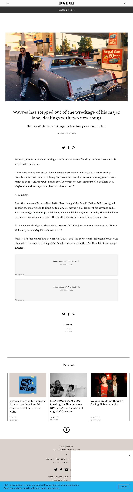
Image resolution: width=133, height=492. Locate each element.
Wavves (68, 332)
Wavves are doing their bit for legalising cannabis (107, 402)
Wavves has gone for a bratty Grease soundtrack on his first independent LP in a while (27, 406)
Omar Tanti (71, 133)
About (65, 463)
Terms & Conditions (58, 480)
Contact (56, 463)
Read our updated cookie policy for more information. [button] (32, 488)
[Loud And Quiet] (66, 3)
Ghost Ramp (38, 212)
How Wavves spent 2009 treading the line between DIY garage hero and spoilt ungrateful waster (66, 406)
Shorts (49, 459)
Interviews (60, 459)
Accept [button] (124, 487)
